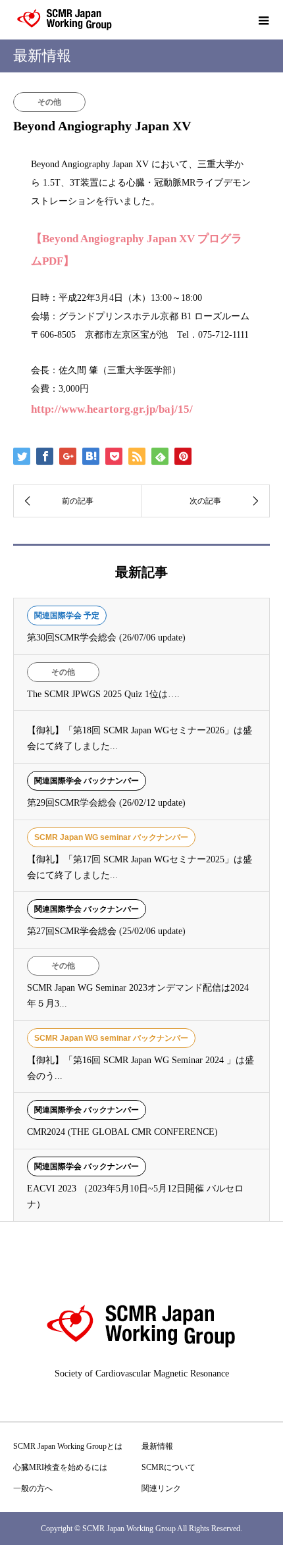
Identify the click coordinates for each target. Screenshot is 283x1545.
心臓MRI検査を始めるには (60, 1467)
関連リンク (161, 1488)
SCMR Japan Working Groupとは (67, 1446)
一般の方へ (33, 1488)
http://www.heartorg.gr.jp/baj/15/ (112, 409)
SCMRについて (168, 1467)
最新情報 (157, 1446)
